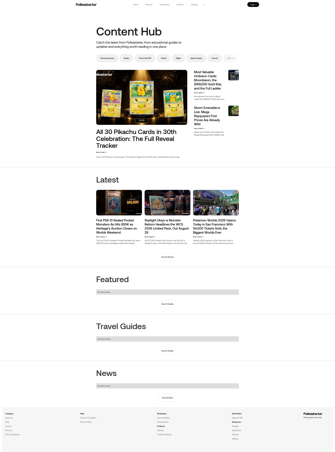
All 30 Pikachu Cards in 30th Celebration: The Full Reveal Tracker (136, 138)
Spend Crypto (196, 58)
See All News (167, 398)
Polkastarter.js (163, 422)
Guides (126, 58)
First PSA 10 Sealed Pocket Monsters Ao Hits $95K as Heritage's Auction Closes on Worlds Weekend (116, 226)
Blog (7, 422)
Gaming (160, 430)
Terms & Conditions (88, 418)
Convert (214, 58)
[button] (205, 5)
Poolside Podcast (164, 434)
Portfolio (180, 4)
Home (135, 4)
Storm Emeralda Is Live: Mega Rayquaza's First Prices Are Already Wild (207, 116)
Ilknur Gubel (100, 152)
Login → (253, 4)
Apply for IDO (237, 418)
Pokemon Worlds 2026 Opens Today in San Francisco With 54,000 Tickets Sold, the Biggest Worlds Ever (214, 226)
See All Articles (167, 257)
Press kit (8, 430)
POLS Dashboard (12, 434)
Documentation (163, 418)
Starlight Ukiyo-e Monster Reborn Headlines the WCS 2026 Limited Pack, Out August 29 (167, 226)
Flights (178, 58)
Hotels (163, 58)
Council (8, 426)
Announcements (107, 58)
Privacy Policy (85, 422)
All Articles (231, 58)
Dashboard (164, 4)
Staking (194, 4)
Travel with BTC (145, 58)
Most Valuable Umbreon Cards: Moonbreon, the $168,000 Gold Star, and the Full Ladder (208, 80)
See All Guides (167, 304)
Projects (149, 4)
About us (9, 418)
